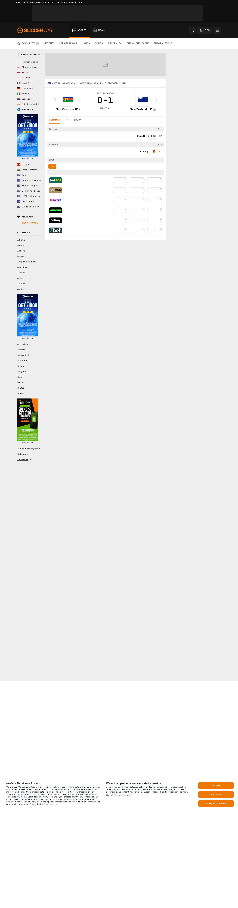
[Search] (192, 30)
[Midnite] (55, 210)
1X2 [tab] (52, 166)
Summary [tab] (54, 120)
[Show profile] (68, 99)
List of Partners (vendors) (119, 795)
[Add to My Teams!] (55, 99)
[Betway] (55, 220)
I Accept (216, 785)
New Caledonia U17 (68, 109)
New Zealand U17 (141, 109)
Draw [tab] (77, 120)
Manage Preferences (216, 803)
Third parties (50, 804)
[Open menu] (217, 30)
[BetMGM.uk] (55, 190)
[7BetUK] (55, 230)
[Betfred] (55, 200)
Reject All (216, 794)
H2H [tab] (67, 120)
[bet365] (55, 180)
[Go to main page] (37, 30)
